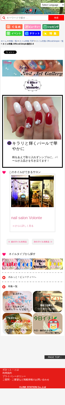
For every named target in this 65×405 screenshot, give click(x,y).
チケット (32, 33)
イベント (14, 33)
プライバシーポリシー (14, 376)
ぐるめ (14, 26)
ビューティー (32, 26)
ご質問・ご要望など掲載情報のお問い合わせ (25, 379)
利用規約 (7, 373)
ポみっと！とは (10, 369)
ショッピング (50, 26)
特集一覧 (13, 41)
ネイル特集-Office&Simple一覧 (50, 41)
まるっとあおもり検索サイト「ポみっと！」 (10, 6)
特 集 (50, 33)
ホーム (4, 41)
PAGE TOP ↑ (55, 357)
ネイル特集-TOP (26, 41)
